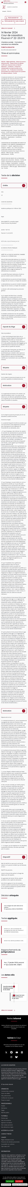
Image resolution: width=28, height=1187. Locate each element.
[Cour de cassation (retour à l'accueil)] (14, 7)
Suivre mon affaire (5, 1093)
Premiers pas (4, 1118)
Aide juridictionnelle (6, 1095)
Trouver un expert (5, 1100)
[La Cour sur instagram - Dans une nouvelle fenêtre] (11, 1057)
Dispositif (6, 857)
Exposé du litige (9, 327)
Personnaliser (6, 1184)
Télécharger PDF (13, 18)
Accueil (4, 11)
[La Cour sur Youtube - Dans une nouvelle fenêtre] (17, 1052)
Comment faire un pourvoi (7, 1091)
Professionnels (6, 1103)
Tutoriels (4, 1116)
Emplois (3, 1106)
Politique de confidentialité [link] (20, 1184)
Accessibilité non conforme (7, 1144)
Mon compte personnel (7, 1125)
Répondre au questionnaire (9, 3)
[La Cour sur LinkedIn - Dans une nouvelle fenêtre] (22, 1052)
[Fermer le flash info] (25, 2)
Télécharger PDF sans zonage (14, 21)
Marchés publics (5, 1112)
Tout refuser (19, 1181)
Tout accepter (9, 1181)
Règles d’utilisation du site (7, 1139)
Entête (5, 185)
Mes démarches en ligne (7, 1127)
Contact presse (6, 1134)
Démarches (5, 1089)
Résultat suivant (7, 28)
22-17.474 (9, 965)
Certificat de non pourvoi (7, 1098)
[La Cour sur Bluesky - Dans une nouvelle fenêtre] (16, 1057)
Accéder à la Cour (7, 1130)
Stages (3, 1110)
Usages (3, 1137)
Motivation (7, 385)
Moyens (6, 368)
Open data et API (5, 1146)
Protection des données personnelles (10, 1142)
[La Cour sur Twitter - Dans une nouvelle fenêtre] (6, 1052)
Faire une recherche (6, 1120)
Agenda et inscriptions (6, 1122)
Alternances (4, 1108)
